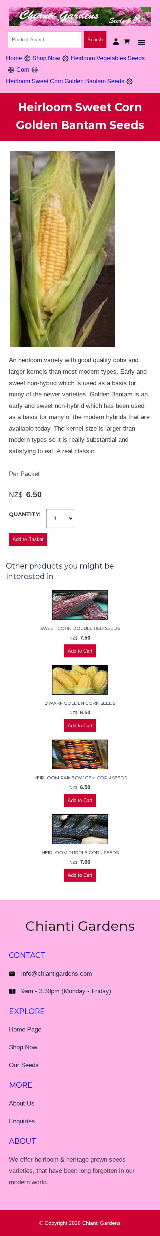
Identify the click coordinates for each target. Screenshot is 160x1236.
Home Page (25, 1029)
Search (95, 39)
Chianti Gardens (101, 1223)
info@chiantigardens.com (56, 973)
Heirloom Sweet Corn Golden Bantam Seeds (65, 81)
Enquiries (22, 1121)
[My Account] (115, 41)
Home (14, 58)
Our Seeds (24, 1065)
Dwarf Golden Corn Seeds (80, 703)
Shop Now (46, 58)
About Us (22, 1103)
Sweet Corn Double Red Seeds (80, 628)
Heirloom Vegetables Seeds (108, 58)
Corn (22, 70)
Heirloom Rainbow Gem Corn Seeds (80, 777)
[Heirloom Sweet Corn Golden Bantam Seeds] (62, 345)
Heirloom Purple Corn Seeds (80, 852)
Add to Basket (28, 539)
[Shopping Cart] (127, 41)
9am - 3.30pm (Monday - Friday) (66, 991)
